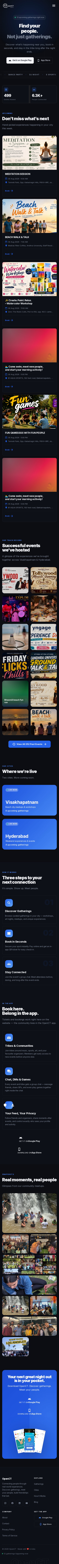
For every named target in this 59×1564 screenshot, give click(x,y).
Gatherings (38, 1484)
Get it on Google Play (20, 60)
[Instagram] (5, 1503)
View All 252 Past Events (29, 744)
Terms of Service (9, 1536)
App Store (43, 60)
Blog (36, 1502)
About (4, 1517)
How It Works (40, 1496)
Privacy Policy (8, 1530)
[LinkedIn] (19, 1503)
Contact (5, 1523)
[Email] (27, 1503)
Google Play (45, 1517)
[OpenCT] (8, 5)
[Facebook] (12, 1503)
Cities (36, 1490)
